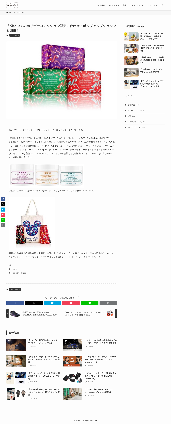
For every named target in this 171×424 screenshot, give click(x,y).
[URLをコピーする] (108, 303)
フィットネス (135, 110)
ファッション (14, 35)
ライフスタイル (136, 127)
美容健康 (133, 104)
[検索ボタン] (162, 5)
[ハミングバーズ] (12, 5)
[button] (15, 303)
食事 (131, 116)
